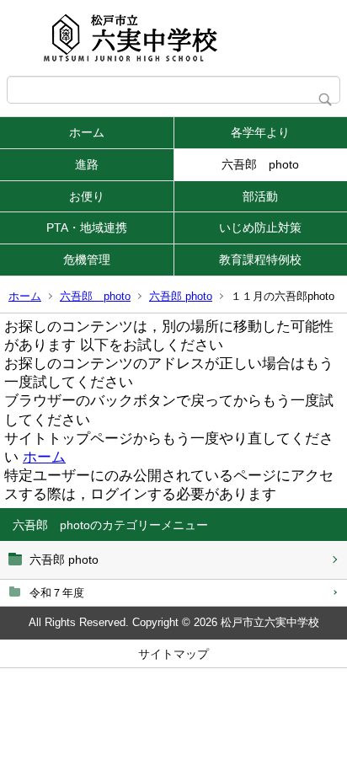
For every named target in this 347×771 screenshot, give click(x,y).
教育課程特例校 (260, 259)
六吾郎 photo (260, 164)
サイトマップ (173, 654)
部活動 (260, 196)
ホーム (86, 132)
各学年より (260, 132)
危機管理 (86, 259)
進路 (87, 164)
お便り (86, 196)
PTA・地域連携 (86, 227)
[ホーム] (173, 38)
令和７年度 (56, 592)
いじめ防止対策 (260, 227)
